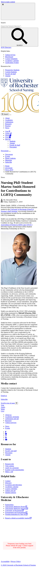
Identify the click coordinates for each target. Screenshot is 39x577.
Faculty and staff (11, 451)
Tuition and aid (10, 491)
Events (7, 428)
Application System (12, 62)
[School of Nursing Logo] (19, 91)
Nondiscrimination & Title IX (15, 514)
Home (7, 166)
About (7, 118)
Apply (7, 133)
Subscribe (4, 399)
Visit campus (9, 466)
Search (5, 114)
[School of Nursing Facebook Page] (5, 432)
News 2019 (9, 170)
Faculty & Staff (10, 74)
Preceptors (13, 147)
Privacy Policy (16, 561)
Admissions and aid (12, 419)
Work (7, 135)
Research (8, 124)
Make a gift (9, 472)
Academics (9, 120)
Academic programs (12, 417)
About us (8, 415)
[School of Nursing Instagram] (6, 436)
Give (7, 137)
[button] (6, 47)
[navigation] (9, 403)
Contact (8, 481)
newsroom (8, 168)
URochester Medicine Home (15, 507)
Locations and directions (13, 485)
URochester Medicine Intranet (15, 508)
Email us (4, 396)
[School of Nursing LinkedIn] (6, 438)
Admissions (9, 122)
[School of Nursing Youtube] (6, 440)
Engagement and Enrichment (15, 512)
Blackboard (9, 57)
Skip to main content (8, 2)
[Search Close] (18, 11)
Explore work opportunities (14, 470)
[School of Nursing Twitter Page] (6, 434)
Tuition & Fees (10, 55)
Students (12, 141)
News (7, 128)
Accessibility (5, 561)
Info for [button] (7, 139)
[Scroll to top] (16, 403)
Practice (8, 126)
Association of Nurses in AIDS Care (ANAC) (16, 225)
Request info (9, 464)
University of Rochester (13, 510)
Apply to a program (12, 468)
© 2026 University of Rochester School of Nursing (18, 565)
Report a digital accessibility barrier (17, 518)
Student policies (10, 492)
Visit (7, 131)
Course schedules (11, 489)
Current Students (11, 72)
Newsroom (4, 151)
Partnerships (9, 505)
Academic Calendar (12, 61)
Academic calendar (11, 487)
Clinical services (10, 423)
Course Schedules (11, 59)
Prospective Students (12, 70)
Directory (8, 483)
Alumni (7, 76)
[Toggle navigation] (10, 114)
